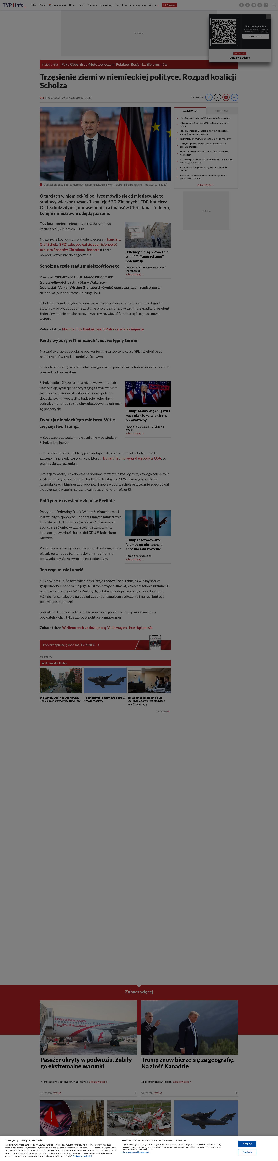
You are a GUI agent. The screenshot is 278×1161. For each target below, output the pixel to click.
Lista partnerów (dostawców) (135, 1152)
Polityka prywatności (82, 1156)
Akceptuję (247, 1144)
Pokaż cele (247, 1152)
